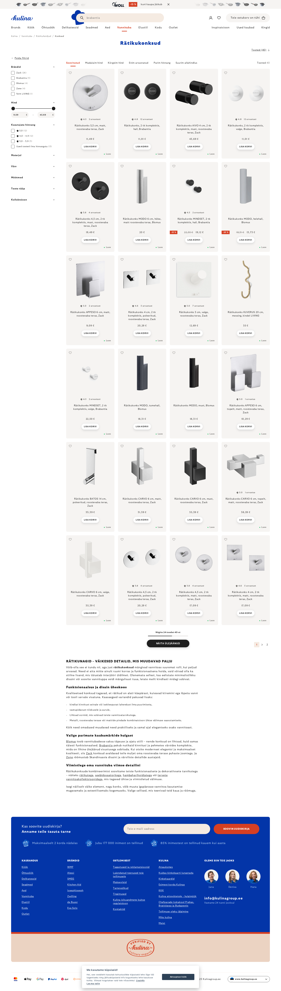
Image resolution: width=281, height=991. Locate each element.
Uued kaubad (245, 27)
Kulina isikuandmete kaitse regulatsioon (129, 902)
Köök (25, 867)
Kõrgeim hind (116, 63)
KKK (161, 890)
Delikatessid (29, 879)
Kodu (25, 908)
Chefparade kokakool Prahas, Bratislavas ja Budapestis (176, 904)
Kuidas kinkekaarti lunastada (176, 873)
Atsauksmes (166, 867)
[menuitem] (15, 28)
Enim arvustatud (138, 63)
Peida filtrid (22, 58)
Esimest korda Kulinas (172, 885)
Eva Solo (72, 908)
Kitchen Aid (74, 885)
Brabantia (106, 745)
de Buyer (72, 902)
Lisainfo (140, 980)
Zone (69, 757)
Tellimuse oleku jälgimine (174, 911)
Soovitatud (73, 63)
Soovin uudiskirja (236, 829)
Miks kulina (165, 917)
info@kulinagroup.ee (223, 898)
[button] (168, 63)
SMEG (70, 879)
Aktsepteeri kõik (178, 977)
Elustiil (26, 902)
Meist (162, 923)
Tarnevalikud (120, 888)
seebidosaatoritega (108, 775)
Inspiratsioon (221, 27)
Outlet (26, 914)
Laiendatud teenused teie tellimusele (128, 875)
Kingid (265, 27)
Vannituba (28, 896)
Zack (89, 753)
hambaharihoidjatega (137, 775)
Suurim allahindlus (186, 63)
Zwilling (71, 896)
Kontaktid (119, 909)
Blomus (71, 741)
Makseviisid (120, 882)
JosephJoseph (75, 890)
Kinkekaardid (167, 879)
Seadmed (27, 885)
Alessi (70, 873)
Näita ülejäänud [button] (168, 643)
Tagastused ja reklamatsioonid (131, 867)
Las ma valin (93, 983)
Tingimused (119, 894)
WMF (70, 867)
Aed (24, 890)
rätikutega (86, 775)
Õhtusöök (27, 873)
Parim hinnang (162, 63)
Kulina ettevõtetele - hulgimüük (178, 896)
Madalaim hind (94, 63)
